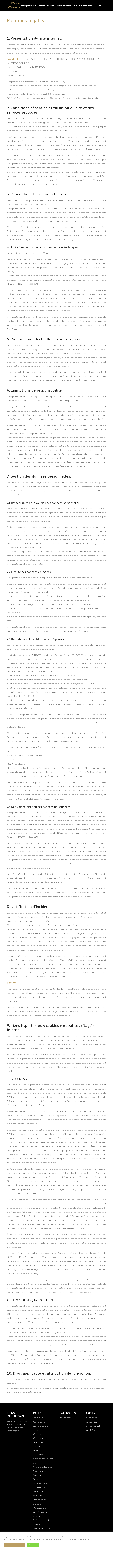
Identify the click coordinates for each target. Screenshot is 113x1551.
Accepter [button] (33, 1544)
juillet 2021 (91, 1430)
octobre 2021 (93, 1426)
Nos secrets (40, 1483)
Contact (37, 1434)
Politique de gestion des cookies (40, 1512)
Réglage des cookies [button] (15, 1544)
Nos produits (40, 1479)
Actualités (65, 1418)
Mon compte (40, 1471)
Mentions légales (42, 1467)
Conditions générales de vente (40, 1426)
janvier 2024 (92, 1422)
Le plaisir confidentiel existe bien (43, 1458)
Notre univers (41, 1487)
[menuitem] (28, 5)
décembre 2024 (94, 1418)
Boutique (38, 1418)
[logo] (19, 5)
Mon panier (39, 1475)
